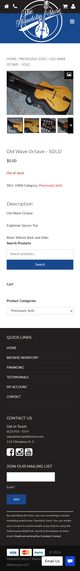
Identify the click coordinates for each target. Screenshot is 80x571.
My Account (17, 387)
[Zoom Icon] (68, 75)
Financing (15, 367)
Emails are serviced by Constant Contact (37, 536)
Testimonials (18, 377)
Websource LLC (18, 565)
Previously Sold (32, 59)
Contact (14, 397)
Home (11, 59)
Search (40, 264)
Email (11, 487)
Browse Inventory (23, 358)
